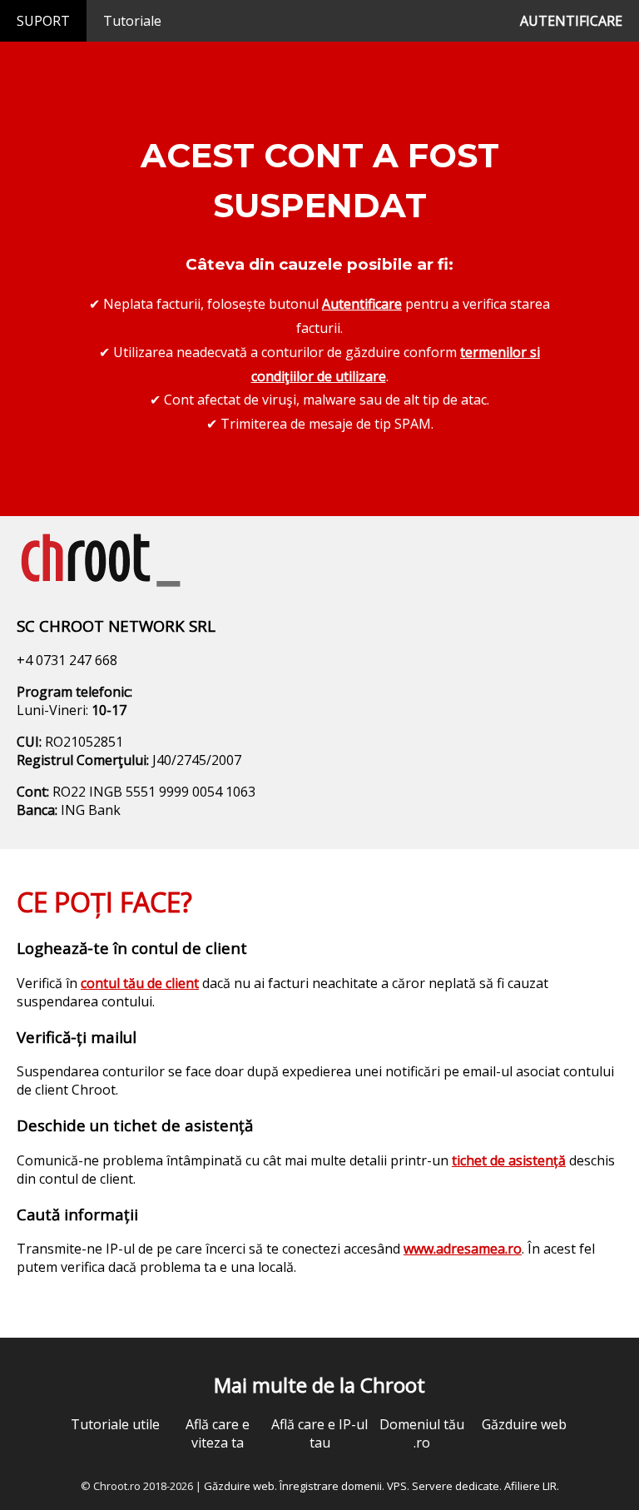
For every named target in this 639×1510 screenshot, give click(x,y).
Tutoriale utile (115, 1424)
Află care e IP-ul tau (319, 1433)
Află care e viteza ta (218, 1433)
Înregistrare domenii (331, 1485)
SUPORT (43, 21)
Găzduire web (524, 1424)
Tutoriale (132, 21)
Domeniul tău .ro (421, 1433)
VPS (397, 1485)
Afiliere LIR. (531, 1485)
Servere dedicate (455, 1485)
